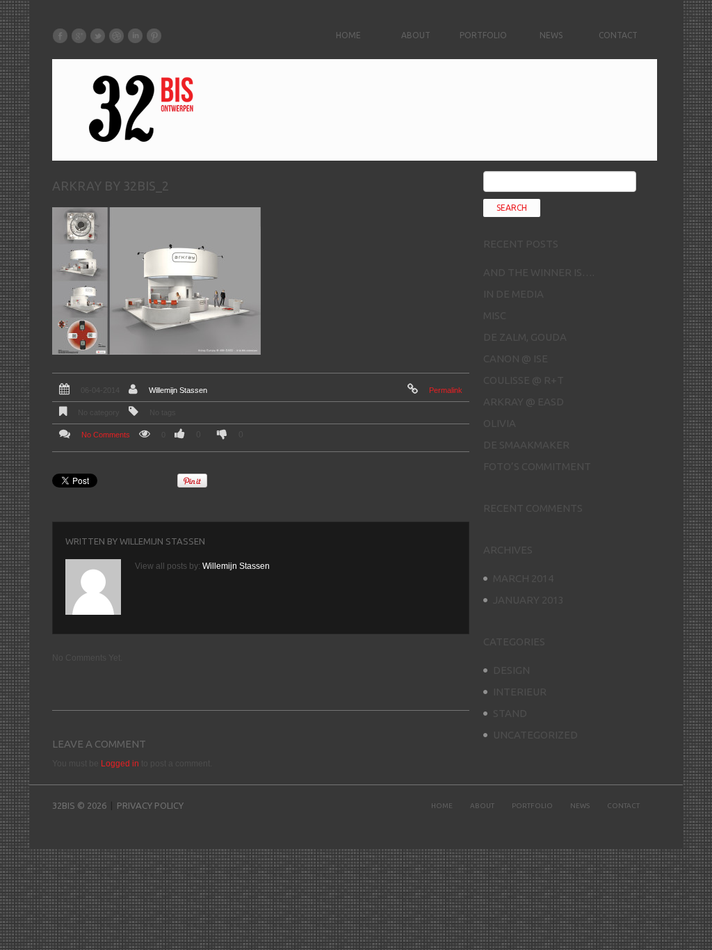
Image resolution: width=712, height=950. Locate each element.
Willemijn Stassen (178, 390)
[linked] (135, 35)
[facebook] (60, 35)
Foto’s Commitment (537, 466)
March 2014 (523, 578)
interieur (520, 692)
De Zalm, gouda (525, 337)
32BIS (63, 805)
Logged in (120, 763)
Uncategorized (535, 735)
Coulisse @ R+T (523, 380)
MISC (494, 315)
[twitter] (97, 35)
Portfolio (483, 35)
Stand (510, 713)
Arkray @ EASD (523, 402)
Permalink (445, 390)
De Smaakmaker (526, 445)
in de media (513, 294)
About (415, 35)
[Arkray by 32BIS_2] (156, 280)
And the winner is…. (538, 272)
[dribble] (116, 35)
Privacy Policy (150, 805)
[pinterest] (154, 35)
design (511, 670)
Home (348, 35)
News (551, 35)
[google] (79, 35)
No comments (105, 434)
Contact (618, 35)
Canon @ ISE (515, 358)
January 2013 (528, 600)
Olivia (499, 423)
